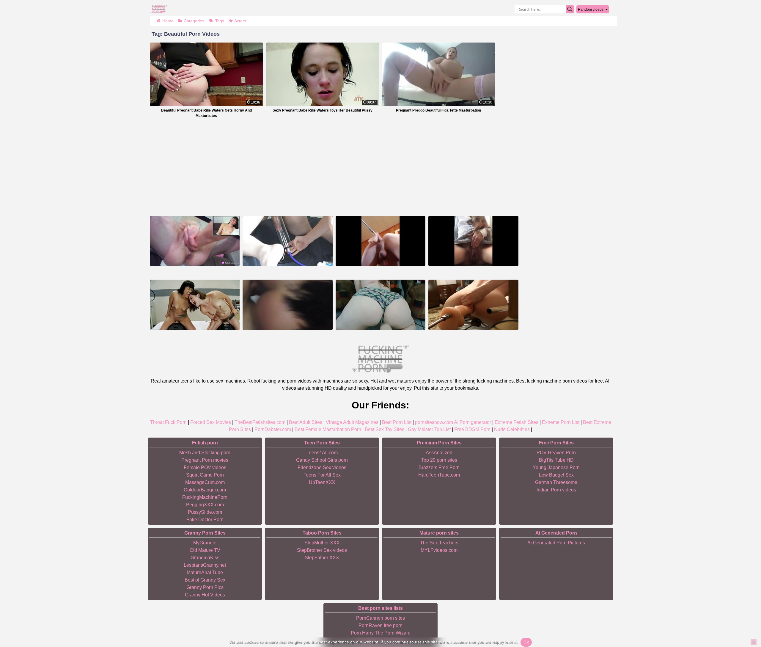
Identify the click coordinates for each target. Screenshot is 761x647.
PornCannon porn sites (380, 618)
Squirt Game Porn (205, 474)
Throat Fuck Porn (168, 422)
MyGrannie (204, 542)
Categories (194, 20)
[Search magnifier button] (570, 9)
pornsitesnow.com (434, 422)
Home (168, 20)
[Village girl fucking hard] (287, 305)
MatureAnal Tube (205, 572)
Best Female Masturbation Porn (328, 429)
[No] (754, 642)
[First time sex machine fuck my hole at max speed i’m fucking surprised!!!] (195, 241)
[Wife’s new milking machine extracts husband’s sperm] (287, 241)
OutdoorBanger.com (205, 489)
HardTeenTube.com (439, 474)
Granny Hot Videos (205, 594)
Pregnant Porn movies (204, 460)
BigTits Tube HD (556, 460)
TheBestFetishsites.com (260, 422)
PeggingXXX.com (205, 504)
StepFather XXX (322, 557)
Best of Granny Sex (205, 579)
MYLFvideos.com (439, 550)
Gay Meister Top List (429, 429)
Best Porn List (396, 422)
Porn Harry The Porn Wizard (381, 632)
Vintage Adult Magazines (352, 422)
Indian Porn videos (556, 489)
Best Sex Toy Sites (384, 429)
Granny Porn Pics (205, 587)
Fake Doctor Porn (205, 519)
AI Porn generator (472, 422)
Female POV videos (205, 467)
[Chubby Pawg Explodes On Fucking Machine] (380, 305)
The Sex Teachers (439, 542)
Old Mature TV (205, 550)
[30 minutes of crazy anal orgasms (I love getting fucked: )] (380, 241)
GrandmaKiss (205, 557)
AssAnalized (439, 452)
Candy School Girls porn (322, 460)
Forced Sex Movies (210, 422)
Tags (219, 20)
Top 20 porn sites (439, 460)
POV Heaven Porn (556, 452)
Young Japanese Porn (556, 467)
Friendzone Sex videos (322, 467)
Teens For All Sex (322, 474)
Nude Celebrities (512, 429)
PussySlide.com (205, 512)
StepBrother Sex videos (322, 550)
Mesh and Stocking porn (204, 452)
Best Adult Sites (305, 422)
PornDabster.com (272, 429)
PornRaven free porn (380, 625)
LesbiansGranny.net (205, 565)
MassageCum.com (205, 482)
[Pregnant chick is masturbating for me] (473, 241)
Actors (240, 20)
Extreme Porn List (560, 422)
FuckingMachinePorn (204, 497)
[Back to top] (743, 619)
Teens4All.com (322, 452)
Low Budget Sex (556, 474)
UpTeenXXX (322, 482)
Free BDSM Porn (472, 429)
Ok (526, 642)
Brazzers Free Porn (439, 467)
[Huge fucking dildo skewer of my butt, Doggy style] (473, 305)
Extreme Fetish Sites (516, 422)
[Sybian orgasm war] (195, 305)
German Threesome (556, 482)
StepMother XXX (322, 542)
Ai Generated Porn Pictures (556, 542)
